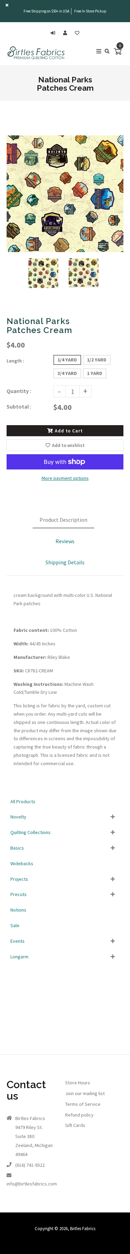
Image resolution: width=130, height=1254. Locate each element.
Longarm (19, 956)
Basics (17, 848)
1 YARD (94, 373)
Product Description (63, 519)
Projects (19, 879)
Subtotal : (19, 406)
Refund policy (79, 1115)
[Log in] (55, 33)
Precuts (18, 894)
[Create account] (66, 33)
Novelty (18, 817)
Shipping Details (65, 562)
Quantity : (19, 390)
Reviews (65, 541)
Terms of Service (83, 1104)
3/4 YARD (67, 373)
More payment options (65, 478)
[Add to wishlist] (77, 33)
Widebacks (21, 863)
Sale (14, 925)
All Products (22, 801)
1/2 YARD (96, 360)
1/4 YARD (67, 360)
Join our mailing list (85, 1093)
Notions (18, 910)
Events (17, 941)
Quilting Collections (30, 832)
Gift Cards (75, 1125)
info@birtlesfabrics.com (32, 1184)
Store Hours (77, 1083)
